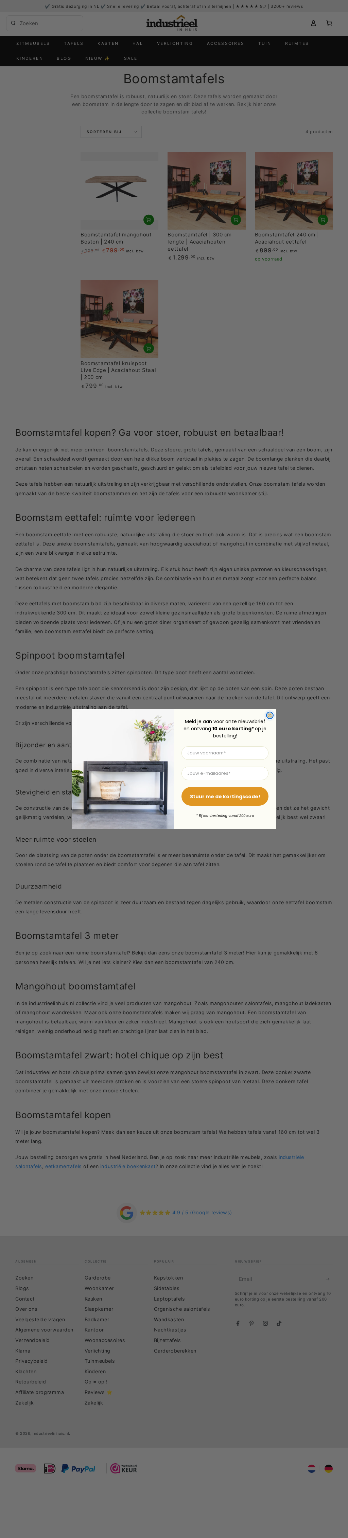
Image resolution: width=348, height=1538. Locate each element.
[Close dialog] (269, 715)
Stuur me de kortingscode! (225, 796)
